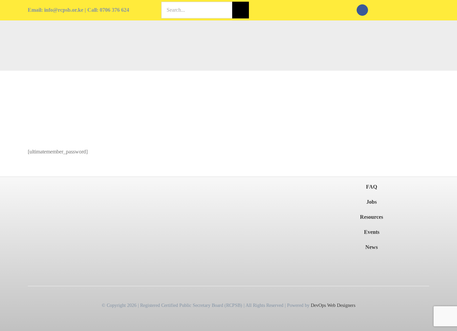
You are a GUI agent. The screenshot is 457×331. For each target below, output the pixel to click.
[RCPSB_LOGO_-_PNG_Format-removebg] (58, 190)
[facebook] (362, 10)
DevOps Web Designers (333, 305)
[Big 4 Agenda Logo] (267, 202)
